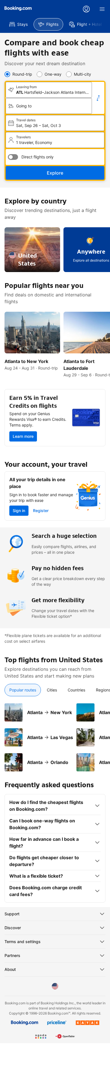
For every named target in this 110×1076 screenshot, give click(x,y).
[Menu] (102, 9)
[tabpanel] (55, 734)
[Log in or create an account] (86, 9)
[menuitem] (18, 24)
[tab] (23, 690)
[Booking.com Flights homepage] (18, 8)
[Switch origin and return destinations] (98, 98)
